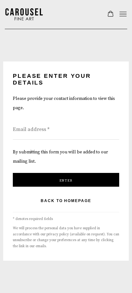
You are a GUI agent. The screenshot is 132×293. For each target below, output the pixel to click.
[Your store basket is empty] (110, 14)
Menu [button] (122, 14)
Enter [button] (66, 180)
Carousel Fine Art (24, 14)
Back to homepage (66, 201)
